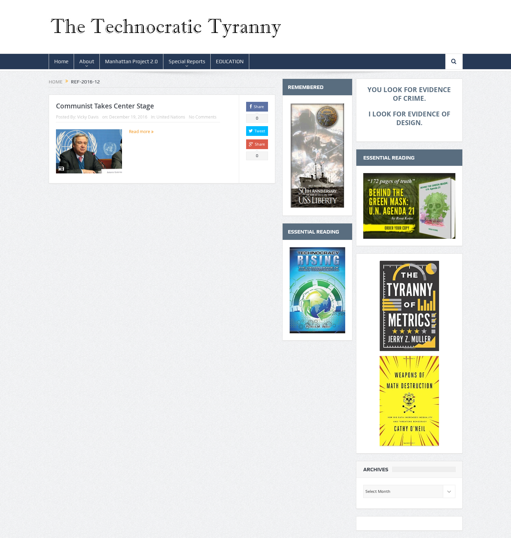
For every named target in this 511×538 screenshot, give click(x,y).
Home (61, 61)
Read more (140, 131)
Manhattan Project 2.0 (131, 61)
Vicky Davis (88, 117)
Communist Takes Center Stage (105, 106)
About (86, 61)
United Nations (170, 117)
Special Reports (187, 61)
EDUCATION (230, 61)
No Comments (203, 117)
